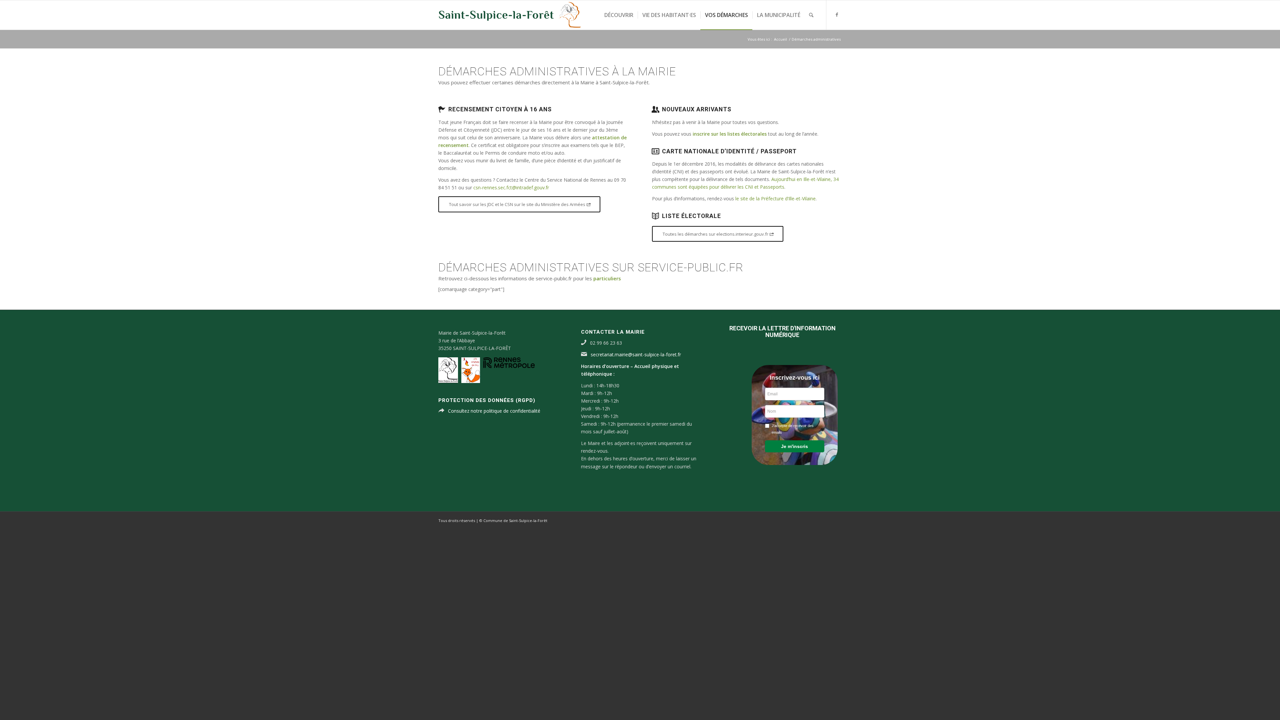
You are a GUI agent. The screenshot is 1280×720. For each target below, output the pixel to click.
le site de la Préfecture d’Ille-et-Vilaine (775, 198)
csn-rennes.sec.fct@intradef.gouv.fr (511, 187)
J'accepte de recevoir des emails (793, 429)
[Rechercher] (811, 15)
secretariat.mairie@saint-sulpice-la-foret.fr (636, 354)
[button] (794, 446)
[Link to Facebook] (837, 15)
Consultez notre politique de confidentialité (494, 411)
